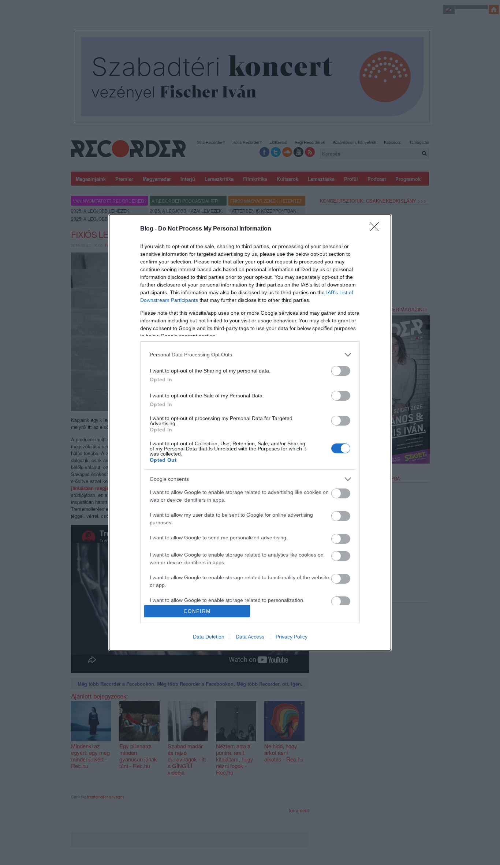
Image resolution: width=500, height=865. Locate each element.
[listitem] (250, 355)
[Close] (377, 229)
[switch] (340, 371)
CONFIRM (197, 611)
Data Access (250, 637)
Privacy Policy (291, 637)
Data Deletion (208, 637)
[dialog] (250, 432)
